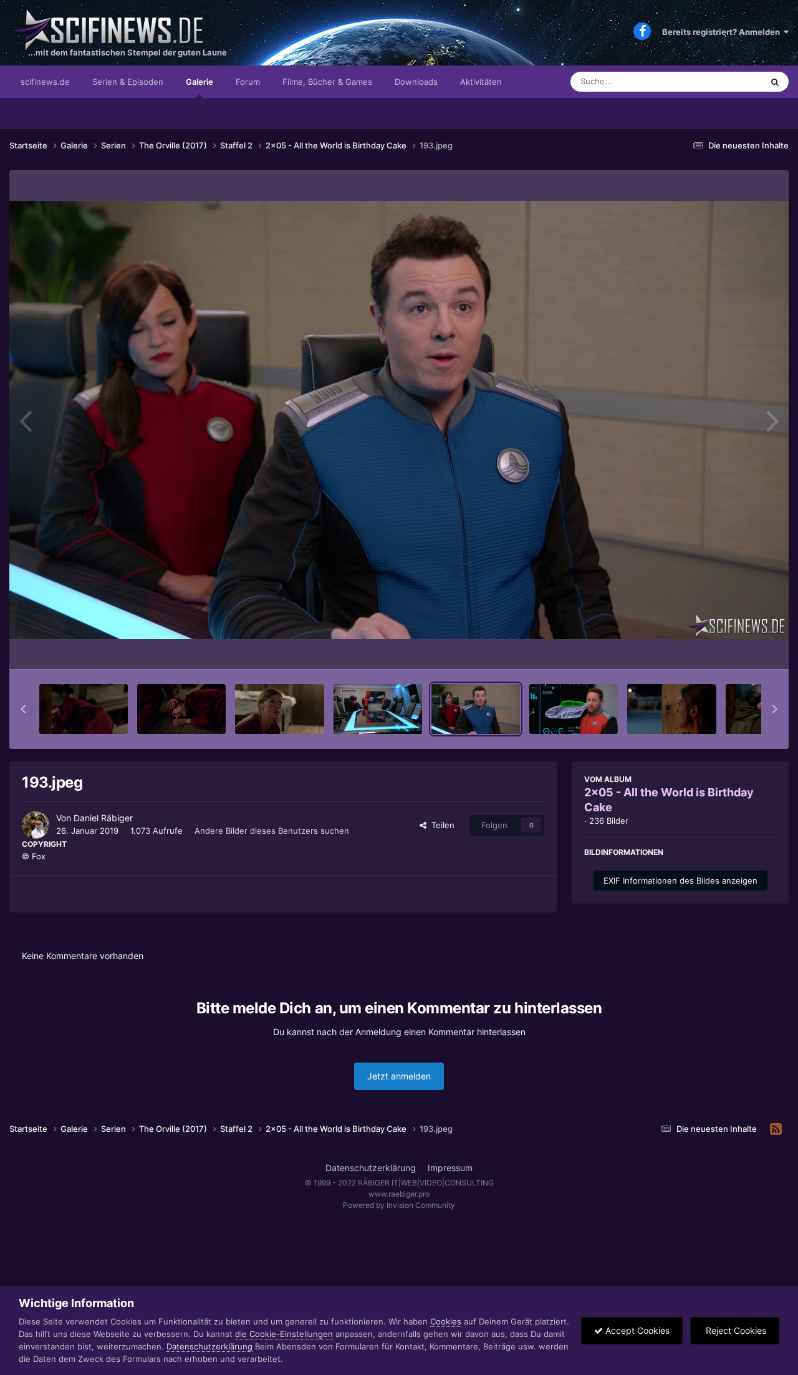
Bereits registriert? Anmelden (723, 32)
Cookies (445, 1321)
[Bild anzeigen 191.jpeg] (279, 709)
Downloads (416, 82)
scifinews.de (45, 82)
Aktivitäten (481, 82)
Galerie (199, 82)
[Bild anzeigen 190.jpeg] (181, 709)
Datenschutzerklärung (370, 1167)
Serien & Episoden (127, 82)
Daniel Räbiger (103, 818)
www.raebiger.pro (399, 1194)
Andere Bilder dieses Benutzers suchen (272, 831)
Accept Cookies (636, 1330)
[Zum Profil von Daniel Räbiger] (35, 825)
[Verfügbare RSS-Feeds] (776, 1129)
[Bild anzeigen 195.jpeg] (671, 709)
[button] (23, 709)
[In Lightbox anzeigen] (399, 420)
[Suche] (775, 82)
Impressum (450, 1167)
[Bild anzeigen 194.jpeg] (573, 709)
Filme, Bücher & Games (327, 82)
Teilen (440, 825)
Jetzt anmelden (399, 1076)
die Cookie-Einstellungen (284, 1334)
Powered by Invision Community (399, 1205)
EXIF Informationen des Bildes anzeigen (680, 880)
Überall (731, 81)
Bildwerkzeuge (732, 647)
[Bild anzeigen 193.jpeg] (475, 709)
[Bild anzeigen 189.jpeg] (83, 709)
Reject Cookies (734, 1330)
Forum (248, 82)
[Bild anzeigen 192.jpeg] (378, 709)
